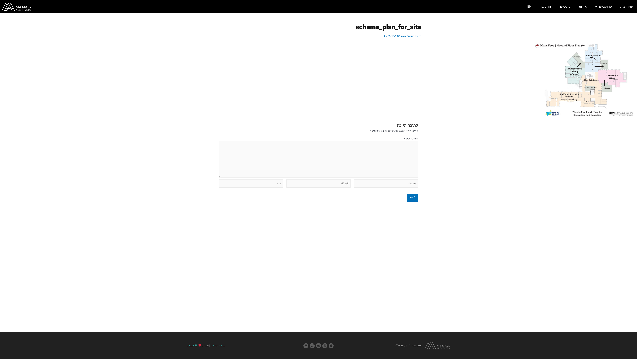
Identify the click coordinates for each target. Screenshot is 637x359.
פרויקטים (605, 6)
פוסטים (565, 6)
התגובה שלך (411, 138)
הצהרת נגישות (218, 346)
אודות (583, 6)
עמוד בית (626, 6)
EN (529, 6)
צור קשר (546, 6)
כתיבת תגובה (414, 36)
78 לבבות (192, 346)
